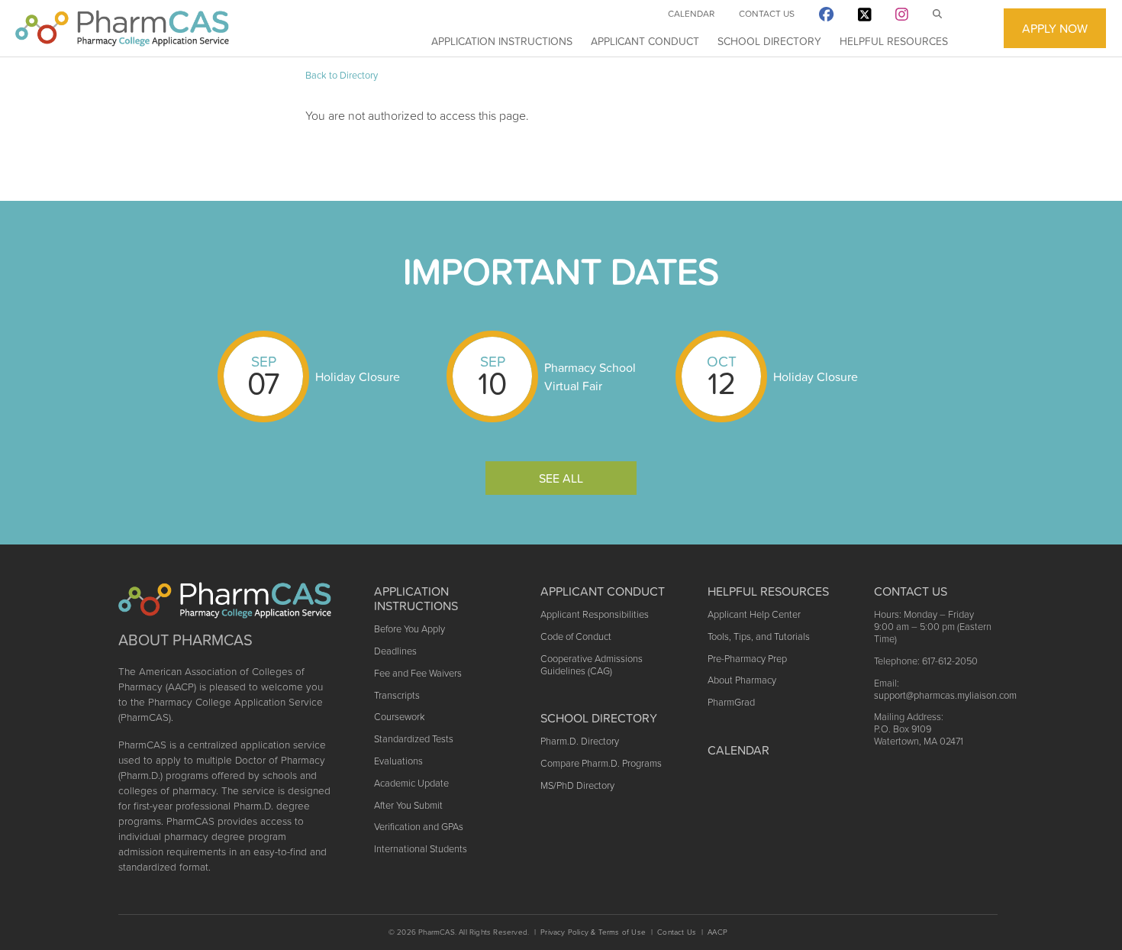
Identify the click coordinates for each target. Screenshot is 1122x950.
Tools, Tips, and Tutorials (759, 636)
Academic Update (411, 783)
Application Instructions (501, 41)
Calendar (691, 14)
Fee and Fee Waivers (418, 673)
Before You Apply (409, 629)
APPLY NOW (1055, 28)
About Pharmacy (742, 680)
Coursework (399, 716)
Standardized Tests (413, 739)
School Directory (769, 41)
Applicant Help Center (754, 614)
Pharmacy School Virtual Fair (590, 376)
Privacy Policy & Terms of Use (593, 932)
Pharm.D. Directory (579, 741)
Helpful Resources (894, 41)
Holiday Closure (357, 376)
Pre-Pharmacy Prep (747, 658)
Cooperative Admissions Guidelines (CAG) (591, 664)
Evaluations (398, 761)
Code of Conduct (575, 636)
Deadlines (395, 651)
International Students (420, 849)
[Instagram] (901, 17)
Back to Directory (341, 75)
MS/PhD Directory (577, 785)
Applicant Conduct (645, 41)
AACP (717, 932)
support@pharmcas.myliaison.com (945, 695)
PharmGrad (731, 702)
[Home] (122, 28)
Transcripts (397, 695)
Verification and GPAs (418, 826)
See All (561, 478)
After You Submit (408, 805)
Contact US (910, 591)
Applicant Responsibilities (594, 614)
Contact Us (767, 14)
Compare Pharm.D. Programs (601, 763)
